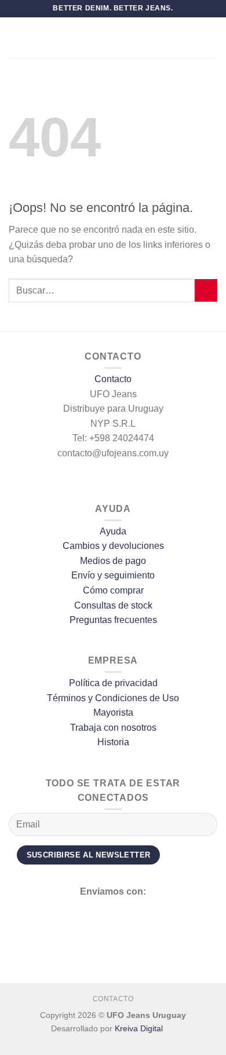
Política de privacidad (113, 683)
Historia (113, 742)
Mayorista (113, 712)
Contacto (113, 379)
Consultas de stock (113, 605)
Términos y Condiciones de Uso (113, 698)
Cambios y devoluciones (113, 546)
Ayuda (113, 531)
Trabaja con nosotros (113, 727)
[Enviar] (206, 290)
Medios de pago (113, 561)
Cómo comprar (113, 590)
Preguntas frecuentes (113, 620)
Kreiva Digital (140, 1028)
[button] (16, 37)
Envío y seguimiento (113, 575)
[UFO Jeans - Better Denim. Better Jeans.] (113, 37)
